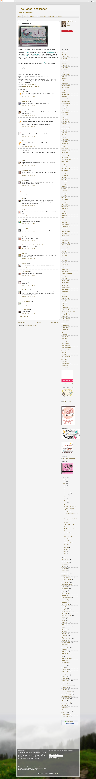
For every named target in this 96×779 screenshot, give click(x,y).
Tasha (23, 280)
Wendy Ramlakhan (66, 363)
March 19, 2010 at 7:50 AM (28, 105)
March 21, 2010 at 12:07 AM (28, 296)
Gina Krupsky (65, 148)
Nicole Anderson (65, 298)
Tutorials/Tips (65, 707)
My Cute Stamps (65, 637)
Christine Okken (65, 116)
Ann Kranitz (64, 69)
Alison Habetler (65, 52)
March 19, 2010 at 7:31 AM (28, 96)
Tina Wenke (64, 705)
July (65, 496)
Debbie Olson (65, 137)
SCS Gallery (32, 16)
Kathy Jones (25, 289)
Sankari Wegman (66, 318)
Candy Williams (65, 87)
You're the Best (67, 544)
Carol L (24, 91)
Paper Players (65, 644)
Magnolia (64, 624)
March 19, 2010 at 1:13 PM (28, 185)
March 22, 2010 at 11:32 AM (28, 313)
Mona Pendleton (65, 289)
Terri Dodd (64, 352)
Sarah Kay (64, 665)
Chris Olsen (64, 108)
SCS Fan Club (65, 671)
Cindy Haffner (65, 117)
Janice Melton (65, 172)
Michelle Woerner (66, 287)
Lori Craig (64, 257)
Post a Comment (24, 316)
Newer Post (22, 322)
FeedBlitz (57, 758)
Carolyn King (65, 98)
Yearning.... (66, 534)
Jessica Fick (64, 190)
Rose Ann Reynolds (66, 314)
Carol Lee (64, 92)
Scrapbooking (65, 669)
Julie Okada (64, 213)
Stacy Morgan (25, 309)
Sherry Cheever (65, 331)
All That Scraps (65, 561)
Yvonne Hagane (65, 367)
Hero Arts (64, 606)
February (66, 547)
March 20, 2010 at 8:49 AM (28, 275)
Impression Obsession (67, 615)
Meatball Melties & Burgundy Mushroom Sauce (71, 514)
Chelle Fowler (65, 105)
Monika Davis (65, 291)
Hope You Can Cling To (67, 611)
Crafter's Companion (66, 579)
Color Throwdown (66, 573)
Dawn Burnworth (65, 128)
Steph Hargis (65, 336)
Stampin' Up (64, 682)
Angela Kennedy (65, 67)
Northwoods (64, 640)
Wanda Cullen (65, 359)
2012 (64, 481)
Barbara (24, 180)
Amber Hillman (65, 58)
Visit (67, 383)
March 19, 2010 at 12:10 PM (28, 156)
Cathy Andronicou (66, 99)
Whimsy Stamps (65, 714)
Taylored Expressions (67, 696)
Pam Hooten (64, 302)
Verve (63, 709)
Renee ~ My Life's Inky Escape (69, 311)
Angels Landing (65, 562)
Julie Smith (64, 215)
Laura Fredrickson (66, 244)
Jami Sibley (64, 166)
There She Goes (65, 698)
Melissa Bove (65, 275)
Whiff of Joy (64, 712)
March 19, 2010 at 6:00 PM (28, 267)
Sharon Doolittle (65, 323)
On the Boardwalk (68, 526)
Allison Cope (64, 54)
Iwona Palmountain (66, 159)
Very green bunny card (69, 517)
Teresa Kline (64, 350)
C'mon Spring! (67, 538)
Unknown (24, 140)
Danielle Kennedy (66, 126)
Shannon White (65, 322)
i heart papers (65, 613)
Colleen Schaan (65, 125)
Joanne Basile (65, 199)
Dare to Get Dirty (66, 582)
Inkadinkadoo (65, 617)
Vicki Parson (64, 358)
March (66, 504)
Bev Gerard (64, 81)
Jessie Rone (64, 193)
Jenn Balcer (64, 181)
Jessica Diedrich (65, 188)
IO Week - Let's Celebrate (70, 506)
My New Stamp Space (67, 638)
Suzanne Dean (65, 341)
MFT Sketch (64, 629)
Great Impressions (66, 600)
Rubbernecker (65, 664)
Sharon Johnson (65, 327)
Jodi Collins (64, 202)
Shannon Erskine (66, 320)
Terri (23, 131)
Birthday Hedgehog (68, 536)
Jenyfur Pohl (64, 184)
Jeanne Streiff (65, 173)
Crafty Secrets (65, 581)
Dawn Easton (25, 101)
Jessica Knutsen (65, 192)
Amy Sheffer (64, 63)
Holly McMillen (65, 157)
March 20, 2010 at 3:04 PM (28, 285)
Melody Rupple (65, 276)
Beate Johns (64, 76)
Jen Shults (64, 179)
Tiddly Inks (64, 700)
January (66, 549)
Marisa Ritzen (65, 269)
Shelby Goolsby (65, 329)
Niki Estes (64, 300)
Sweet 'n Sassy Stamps (67, 691)
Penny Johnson (65, 653)
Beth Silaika (64, 78)
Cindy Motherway (66, 121)
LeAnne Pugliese (66, 248)
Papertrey (64, 649)
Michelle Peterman (66, 284)
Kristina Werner (65, 240)
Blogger (56, 773)
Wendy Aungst (65, 361)
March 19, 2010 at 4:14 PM (28, 240)
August (66, 494)
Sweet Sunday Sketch (67, 694)
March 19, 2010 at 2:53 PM (28, 223)
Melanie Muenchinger (67, 273)
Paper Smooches (66, 646)
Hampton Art (64, 602)
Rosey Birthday (67, 511)
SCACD (63, 667)
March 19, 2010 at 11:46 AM (28, 146)
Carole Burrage (65, 94)
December (67, 487)
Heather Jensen (65, 152)
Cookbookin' (64, 575)
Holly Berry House (66, 609)
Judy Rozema (65, 208)
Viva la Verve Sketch (66, 711)
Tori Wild (64, 354)
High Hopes (64, 608)
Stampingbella (65, 683)
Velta (23, 253)
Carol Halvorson (65, 89)
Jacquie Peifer (65, 163)
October (66, 490)
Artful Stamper (65, 564)
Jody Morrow (65, 204)
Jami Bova (64, 164)
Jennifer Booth (65, 182)
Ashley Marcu (65, 72)
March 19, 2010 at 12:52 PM (28, 175)
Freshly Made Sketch (67, 597)
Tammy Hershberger (66, 347)
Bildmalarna (64, 566)
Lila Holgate (64, 251)
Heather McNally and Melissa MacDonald (32, 244)
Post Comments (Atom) (30, 325)
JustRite (63, 620)
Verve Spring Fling (68, 542)
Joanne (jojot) (25, 228)
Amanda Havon (65, 56)
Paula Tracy (64, 305)
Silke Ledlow (64, 332)
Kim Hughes (64, 229)
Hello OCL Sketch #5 (69, 524)
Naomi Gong (65, 293)
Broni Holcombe (65, 83)
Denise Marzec (72, 21)
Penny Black (64, 651)
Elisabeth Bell (65, 590)
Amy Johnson (25, 271)
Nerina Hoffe (65, 296)
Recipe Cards (65, 660)
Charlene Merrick (66, 101)
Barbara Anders (65, 74)
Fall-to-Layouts (65, 593)
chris (23, 236)
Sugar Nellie (64, 689)
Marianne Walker (66, 267)
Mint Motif (64, 631)
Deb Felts (64, 134)
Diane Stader (65, 139)
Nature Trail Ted (68, 521)
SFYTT (63, 673)
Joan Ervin (64, 197)
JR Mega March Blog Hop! (70, 518)
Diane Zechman (65, 141)
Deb (23, 198)
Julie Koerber (65, 211)
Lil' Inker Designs (66, 622)
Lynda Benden (65, 264)
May (65, 500)
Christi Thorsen (65, 110)
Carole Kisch (65, 96)
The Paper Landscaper (33, 8)
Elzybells (64, 591)
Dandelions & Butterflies (69, 522)
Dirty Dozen (64, 586)
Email (25, 16)
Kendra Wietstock (66, 226)
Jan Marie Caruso (66, 168)
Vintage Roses (67, 540)
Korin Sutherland (65, 237)
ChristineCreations (26, 190)
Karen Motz (64, 220)
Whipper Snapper (66, 716)
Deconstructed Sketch (67, 584)
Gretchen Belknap (66, 150)
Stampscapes (65, 687)
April (65, 502)
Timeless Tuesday (66, 703)
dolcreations (25, 170)
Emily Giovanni (65, 146)
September (67, 493)
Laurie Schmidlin (65, 246)
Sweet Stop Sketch (66, 693)
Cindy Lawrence (65, 119)
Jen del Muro (65, 175)
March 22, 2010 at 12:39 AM (28, 305)
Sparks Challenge (66, 674)
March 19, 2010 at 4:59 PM (28, 248)
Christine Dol (65, 114)
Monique (24, 263)
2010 (64, 485)
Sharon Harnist (65, 325)
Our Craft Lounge (34, 86)
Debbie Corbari (65, 136)
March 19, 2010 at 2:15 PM (28, 194)
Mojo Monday (65, 635)
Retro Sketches (65, 662)
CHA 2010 (64, 572)
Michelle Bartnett (65, 282)
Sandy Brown (65, 316)
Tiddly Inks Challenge (67, 702)
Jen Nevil (64, 177)
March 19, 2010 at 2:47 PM (28, 215)
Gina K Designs (65, 599)
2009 (64, 551)
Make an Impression (66, 626)
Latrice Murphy (65, 242)
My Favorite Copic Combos (55, 16)
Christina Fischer (66, 112)
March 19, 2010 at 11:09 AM (28, 136)
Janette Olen (65, 170)
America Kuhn (65, 60)
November (67, 489)
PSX (63, 656)
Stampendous (65, 678)
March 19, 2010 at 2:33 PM (28, 205)
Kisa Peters (64, 233)
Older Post (54, 322)
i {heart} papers (26, 301)
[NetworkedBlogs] (69, 721)
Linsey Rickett (65, 255)
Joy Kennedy (65, 206)
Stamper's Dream (66, 680)
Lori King (64, 258)
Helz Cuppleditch (66, 604)
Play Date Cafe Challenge (68, 655)
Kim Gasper (64, 228)
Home (19, 16)
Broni (23, 209)
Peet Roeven (65, 307)
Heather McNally (65, 155)
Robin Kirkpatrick (66, 313)
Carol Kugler (64, 90)
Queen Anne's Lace (68, 530)
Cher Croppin (65, 107)
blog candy (64, 568)
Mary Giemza (65, 271)
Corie (23, 219)
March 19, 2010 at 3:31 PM (28, 232)
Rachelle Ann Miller (66, 658)
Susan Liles (64, 338)
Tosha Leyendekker (66, 356)
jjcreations (24, 119)
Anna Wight (64, 71)
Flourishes (64, 595)
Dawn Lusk (64, 132)
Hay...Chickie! (67, 532)
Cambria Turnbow (66, 85)
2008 (64, 553)
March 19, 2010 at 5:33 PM (28, 258)
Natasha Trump (65, 294)
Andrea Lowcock (65, 65)
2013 (64, 479)
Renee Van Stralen (66, 309)
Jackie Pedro (65, 161)
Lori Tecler (64, 262)
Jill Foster (64, 195)
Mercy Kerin (64, 278)
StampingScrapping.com (67, 685)
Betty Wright (64, 80)
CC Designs (64, 570)
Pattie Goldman (65, 303)
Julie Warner (64, 217)
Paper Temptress (66, 647)
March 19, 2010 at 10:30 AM (28, 115)
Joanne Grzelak (65, 201)
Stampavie (64, 676)
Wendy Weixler (65, 365)
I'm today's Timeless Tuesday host (69, 509)
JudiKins (63, 618)
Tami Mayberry (65, 343)
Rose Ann (24, 109)
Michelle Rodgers (66, 285)
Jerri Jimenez (65, 186)
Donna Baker (65, 143)
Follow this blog (69, 723)
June (65, 498)
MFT (63, 627)
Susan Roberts (65, 340)
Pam (23, 160)
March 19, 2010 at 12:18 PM (28, 165)
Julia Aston (64, 210)
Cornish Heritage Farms (67, 577)
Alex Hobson (65, 51)
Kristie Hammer (65, 238)
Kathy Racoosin (65, 224)
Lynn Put (64, 266)
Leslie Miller (64, 249)
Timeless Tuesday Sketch (70, 528)
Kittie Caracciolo (65, 235)
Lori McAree (64, 260)
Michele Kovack (65, 280)
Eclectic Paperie (26, 86)
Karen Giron (64, 219)
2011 (64, 483)
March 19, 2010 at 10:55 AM (28, 126)
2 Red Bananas (65, 559)
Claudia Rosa (65, 123)
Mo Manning (64, 633)
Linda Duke (64, 253)
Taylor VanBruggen (66, 349)
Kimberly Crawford (66, 231)
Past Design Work (41, 16)
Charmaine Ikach (66, 103)
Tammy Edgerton (66, 345)
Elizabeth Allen (65, 145)
